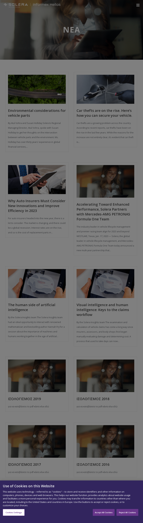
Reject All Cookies (127, 512)
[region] (71, 501)
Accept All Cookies (103, 512)
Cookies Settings (14, 512)
